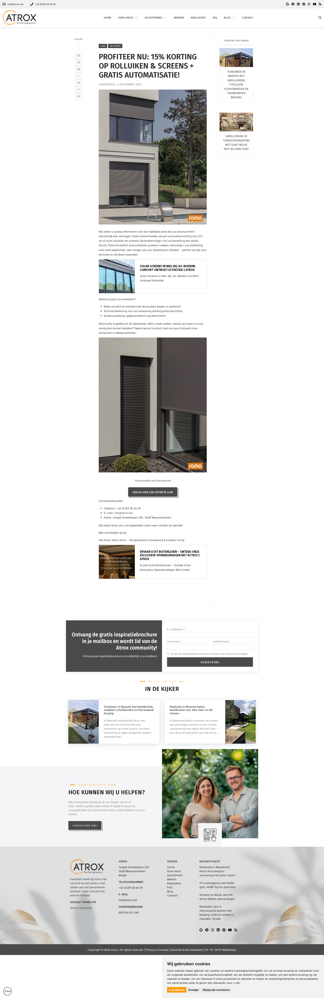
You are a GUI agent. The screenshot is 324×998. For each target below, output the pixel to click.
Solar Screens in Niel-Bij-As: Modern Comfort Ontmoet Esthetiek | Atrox (167, 268)
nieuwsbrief (115, 46)
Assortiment (175, 875)
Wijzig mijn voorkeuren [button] (216, 989)
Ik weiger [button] (193, 989)
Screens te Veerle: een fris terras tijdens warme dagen (217, 897)
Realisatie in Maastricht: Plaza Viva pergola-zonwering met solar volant (217, 871)
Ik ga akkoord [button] (176, 989)
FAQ (169, 887)
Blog (170, 891)
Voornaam (174, 641)
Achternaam (221, 641)
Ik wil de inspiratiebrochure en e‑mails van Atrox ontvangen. (210, 653)
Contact (172, 895)
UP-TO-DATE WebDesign (220, 949)
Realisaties (174, 883)
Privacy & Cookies (157, 949)
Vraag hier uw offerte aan (152, 492)
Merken (171, 879)
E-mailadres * (176, 629)
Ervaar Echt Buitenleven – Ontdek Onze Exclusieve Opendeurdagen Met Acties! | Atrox (170, 555)
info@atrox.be (123, 513)
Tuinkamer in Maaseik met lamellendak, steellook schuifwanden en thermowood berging (236, 84)
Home (103, 46)
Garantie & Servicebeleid (186, 949)
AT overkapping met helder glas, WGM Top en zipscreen (217, 885)
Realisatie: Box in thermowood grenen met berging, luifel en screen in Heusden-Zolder (216, 912)
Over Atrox (174, 871)
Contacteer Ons (85, 825)
